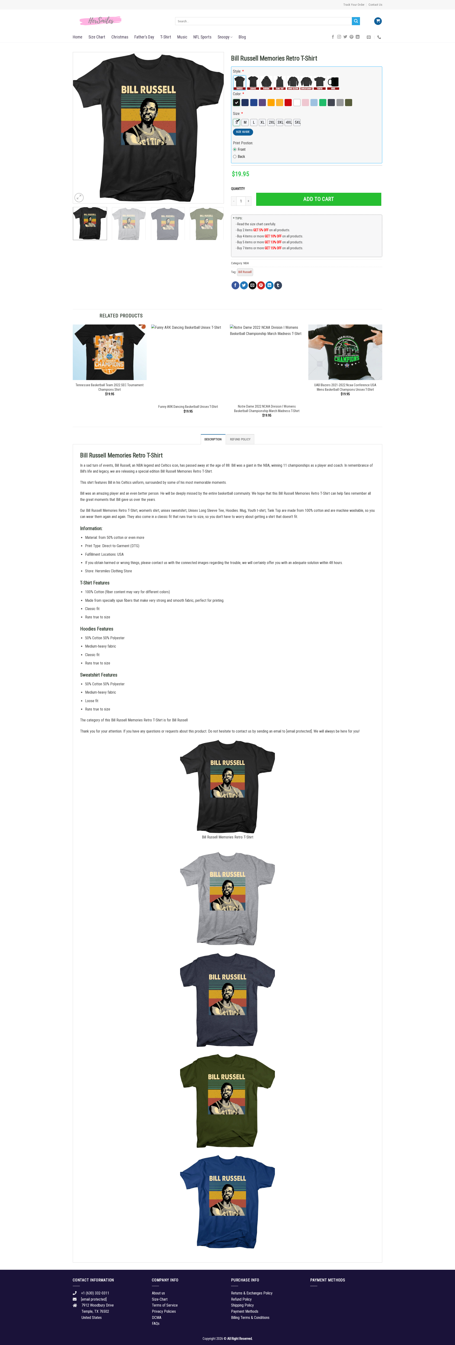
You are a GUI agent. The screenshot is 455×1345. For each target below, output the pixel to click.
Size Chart (96, 37)
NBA (246, 263)
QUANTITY (238, 189)
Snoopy (223, 37)
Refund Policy (240, 439)
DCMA (156, 1317)
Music (182, 37)
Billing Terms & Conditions (250, 1317)
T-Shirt (165, 37)
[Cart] (378, 21)
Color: (238, 94)
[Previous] (81, 128)
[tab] (213, 439)
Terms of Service (165, 1305)
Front (242, 149)
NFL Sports (202, 37)
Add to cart (318, 199)
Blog (242, 37)
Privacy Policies (164, 1311)
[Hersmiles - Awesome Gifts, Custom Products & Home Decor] (120, 20)
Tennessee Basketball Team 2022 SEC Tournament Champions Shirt (110, 387)
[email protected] (299, 731)
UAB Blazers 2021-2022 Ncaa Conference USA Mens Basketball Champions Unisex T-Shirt (345, 387)
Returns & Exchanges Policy (252, 1293)
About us (158, 1293)
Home (77, 37)
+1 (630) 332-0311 (95, 1293)
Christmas (119, 37)
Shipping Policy (242, 1305)
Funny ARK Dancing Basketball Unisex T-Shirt (188, 407)
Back (241, 156)
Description (213, 439)
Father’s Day (144, 37)
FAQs (155, 1323)
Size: (238, 113)
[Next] (215, 128)
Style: (238, 71)
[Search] (356, 21)
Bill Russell (245, 272)
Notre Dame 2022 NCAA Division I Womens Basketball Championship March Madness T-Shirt (267, 408)
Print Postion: (243, 143)
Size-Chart (160, 1299)
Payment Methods (244, 1311)
